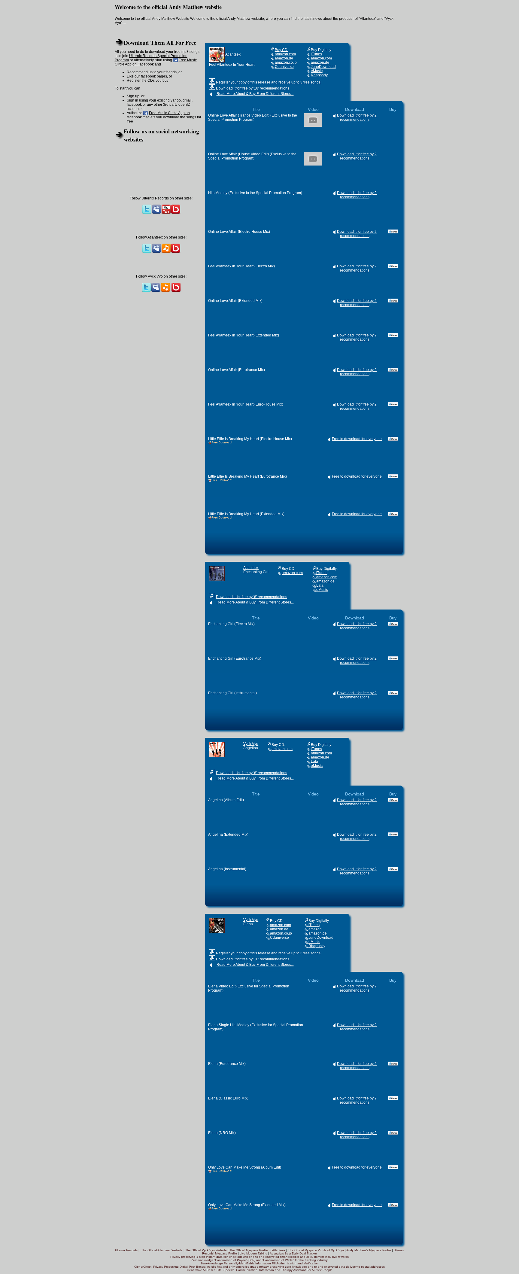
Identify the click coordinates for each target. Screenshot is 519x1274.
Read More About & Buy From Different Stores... (255, 94)
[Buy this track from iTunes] (393, 231)
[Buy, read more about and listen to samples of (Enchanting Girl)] (217, 573)
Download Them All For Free (160, 42)
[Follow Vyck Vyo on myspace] (156, 291)
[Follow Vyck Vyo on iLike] (165, 291)
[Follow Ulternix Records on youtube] (166, 213)
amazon (315, 929)
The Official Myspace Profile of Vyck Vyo (316, 1250)
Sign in (132, 100)
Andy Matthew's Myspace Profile (368, 1250)
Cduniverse (284, 67)
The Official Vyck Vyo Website (206, 1250)
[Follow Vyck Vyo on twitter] (146, 291)
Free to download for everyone (357, 439)
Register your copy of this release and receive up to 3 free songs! (268, 82)
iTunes (316, 54)
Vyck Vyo (250, 744)
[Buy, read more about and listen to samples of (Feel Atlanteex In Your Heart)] (217, 54)
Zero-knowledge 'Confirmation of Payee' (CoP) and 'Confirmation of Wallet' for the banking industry (259, 1260)
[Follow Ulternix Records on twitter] (147, 213)
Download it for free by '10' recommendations (252, 959)
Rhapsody (319, 75)
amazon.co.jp (286, 62)
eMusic (317, 71)
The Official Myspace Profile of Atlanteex (257, 1250)
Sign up (133, 96)
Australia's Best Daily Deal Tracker (293, 1253)
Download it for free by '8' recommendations (251, 597)
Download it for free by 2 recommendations (357, 117)
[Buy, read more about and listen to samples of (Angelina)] (217, 749)
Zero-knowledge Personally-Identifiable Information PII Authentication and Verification (260, 1263)
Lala (319, 585)
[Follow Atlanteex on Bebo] (176, 252)
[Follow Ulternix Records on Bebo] (176, 213)
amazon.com (285, 54)
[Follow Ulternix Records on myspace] (156, 213)
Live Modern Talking (253, 1253)
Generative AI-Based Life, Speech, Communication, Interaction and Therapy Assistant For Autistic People (259, 1270)
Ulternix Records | (128, 1250)
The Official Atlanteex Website (162, 1250)
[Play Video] (313, 125)
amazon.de (284, 58)
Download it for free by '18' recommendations (252, 88)
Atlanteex (233, 54)
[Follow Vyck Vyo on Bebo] (176, 291)
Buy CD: (281, 50)
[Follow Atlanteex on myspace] (156, 252)
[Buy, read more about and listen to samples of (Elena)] (217, 925)
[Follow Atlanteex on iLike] (166, 252)
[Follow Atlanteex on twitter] (147, 252)
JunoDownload (323, 67)
